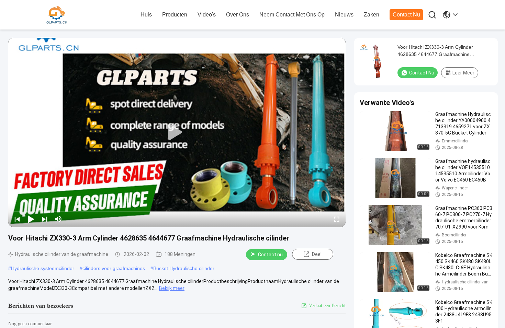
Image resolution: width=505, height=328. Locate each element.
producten (174, 14)
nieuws (344, 14)
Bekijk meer (171, 288)
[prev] (17, 219)
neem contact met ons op (292, 14)
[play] (177, 132)
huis (146, 14)
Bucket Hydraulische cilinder (183, 268)
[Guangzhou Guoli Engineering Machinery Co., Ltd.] (84, 15)
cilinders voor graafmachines (113, 268)
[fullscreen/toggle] (337, 219)
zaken (371, 14)
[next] (45, 219)
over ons (237, 14)
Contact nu (406, 14)
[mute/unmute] (58, 219)
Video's (207, 14)
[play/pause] (31, 219)
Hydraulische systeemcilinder (42, 268)
